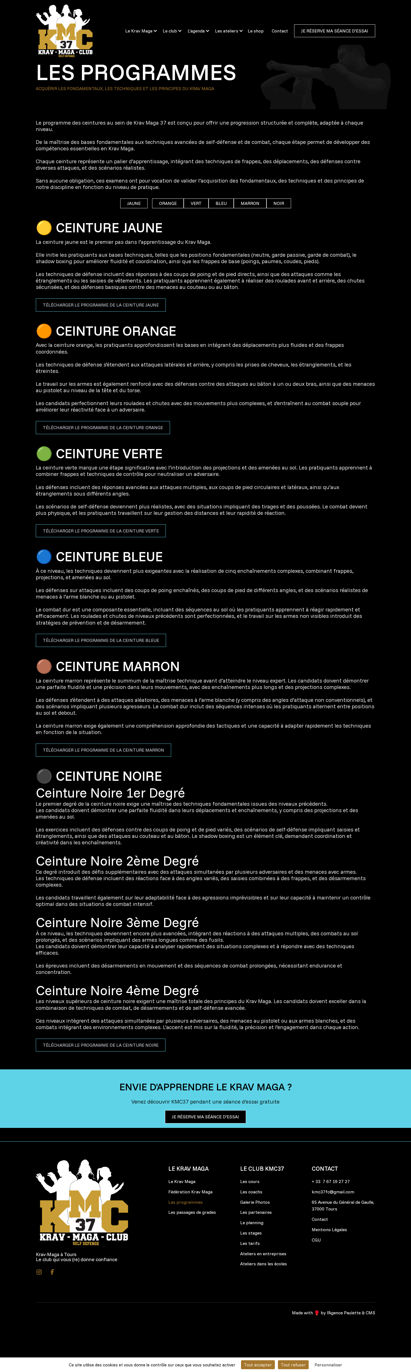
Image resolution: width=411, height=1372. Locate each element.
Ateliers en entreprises (263, 1253)
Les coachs (251, 1192)
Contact (280, 31)
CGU (316, 1240)
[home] (75, 30)
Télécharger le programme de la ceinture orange (103, 427)
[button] (138, 31)
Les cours (249, 1181)
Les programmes (185, 1202)
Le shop (256, 31)
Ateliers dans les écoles (263, 1263)
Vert (196, 203)
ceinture (66, 161)
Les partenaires (256, 1212)
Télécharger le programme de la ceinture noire (101, 1045)
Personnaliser (328, 1365)
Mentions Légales (329, 1229)
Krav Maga (121, 148)
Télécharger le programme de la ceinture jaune (101, 305)
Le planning (251, 1222)
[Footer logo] (82, 1202)
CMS (370, 1312)
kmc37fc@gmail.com (333, 1192)
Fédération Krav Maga (190, 1192)
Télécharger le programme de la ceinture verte (101, 531)
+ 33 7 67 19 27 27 (331, 1181)
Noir (278, 203)
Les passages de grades (192, 1212)
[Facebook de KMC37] (52, 1272)
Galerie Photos (255, 1202)
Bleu (221, 203)
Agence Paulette (344, 1312)
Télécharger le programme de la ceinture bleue (101, 640)
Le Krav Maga (181, 1181)
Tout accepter (258, 1365)
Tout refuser (293, 1365)
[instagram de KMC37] (39, 1272)
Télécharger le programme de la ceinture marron (103, 750)
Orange (168, 203)
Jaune (134, 203)
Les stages (251, 1233)
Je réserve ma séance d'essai (334, 31)
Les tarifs (250, 1243)
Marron (250, 203)
